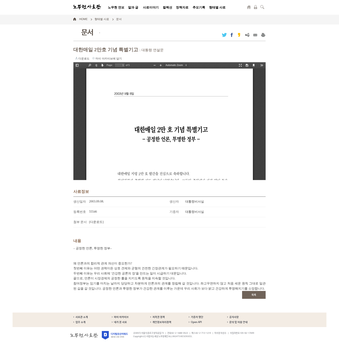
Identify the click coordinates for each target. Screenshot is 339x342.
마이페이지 (249, 7)
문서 (119, 18)
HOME (83, 18)
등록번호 (79, 211)
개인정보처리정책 (161, 322)
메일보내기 (255, 35)
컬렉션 (167, 7)
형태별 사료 (217, 7)
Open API (196, 322)
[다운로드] (96, 222)
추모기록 (199, 7)
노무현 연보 (116, 7)
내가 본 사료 (120, 322)
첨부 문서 (80, 222)
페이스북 (231, 35)
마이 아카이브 (121, 317)
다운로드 (76, 58)
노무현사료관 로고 (87, 7)
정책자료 (182, 7)
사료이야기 (151, 7)
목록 (254, 295)
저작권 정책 (158, 317)
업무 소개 (81, 322)
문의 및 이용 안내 (238, 322)
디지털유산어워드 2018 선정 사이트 (115, 335)
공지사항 (234, 317)
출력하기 (263, 35)
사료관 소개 (82, 317)
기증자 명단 (197, 317)
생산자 (174, 201)
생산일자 (79, 201)
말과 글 (133, 7)
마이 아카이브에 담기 (93, 58)
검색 (262, 7)
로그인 (255, 7)
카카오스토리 (239, 35)
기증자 (174, 211)
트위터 (224, 35)
